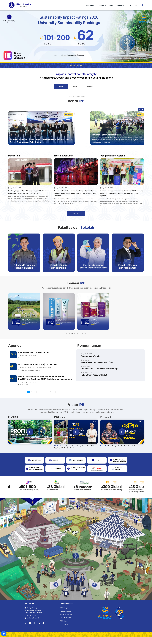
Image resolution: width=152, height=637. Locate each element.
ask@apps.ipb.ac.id (33, 618)
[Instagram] (34, 623)
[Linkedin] (39, 623)
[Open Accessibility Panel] (4, 633)
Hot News (68, 114)
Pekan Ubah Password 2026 (94, 375)
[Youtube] (43, 623)
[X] (25, 623)
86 (46, 392)
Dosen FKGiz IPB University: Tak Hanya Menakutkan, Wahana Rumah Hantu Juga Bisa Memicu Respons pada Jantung (75, 193)
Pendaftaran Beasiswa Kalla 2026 (97, 362)
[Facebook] (30, 623)
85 (42, 392)
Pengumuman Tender (91, 356)
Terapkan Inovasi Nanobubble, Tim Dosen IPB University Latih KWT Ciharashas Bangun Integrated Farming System (121, 193)
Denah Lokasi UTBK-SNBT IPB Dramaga (99, 368)
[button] (67, 333)
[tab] (61, 86)
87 (50, 392)
